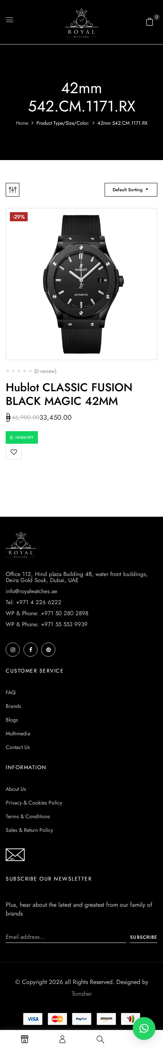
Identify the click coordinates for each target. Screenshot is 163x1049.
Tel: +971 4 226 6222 (33, 602)
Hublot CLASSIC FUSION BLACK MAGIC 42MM (69, 394)
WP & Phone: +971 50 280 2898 (47, 613)
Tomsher (82, 993)
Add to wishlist (14, 452)
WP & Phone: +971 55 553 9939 (47, 624)
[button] (150, 21)
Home (22, 123)
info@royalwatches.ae (31, 591)
